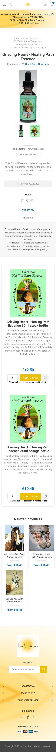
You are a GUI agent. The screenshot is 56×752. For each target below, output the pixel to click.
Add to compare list (30, 154)
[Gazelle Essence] (14, 582)
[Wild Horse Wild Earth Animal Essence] (14, 538)
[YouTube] (33, 717)
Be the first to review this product (28, 149)
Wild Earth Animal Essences (35, 64)
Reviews (28, 217)
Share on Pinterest (32, 200)
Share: (28, 194)
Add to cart (30, 378)
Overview (28, 210)
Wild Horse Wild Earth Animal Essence (14, 555)
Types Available (29, 184)
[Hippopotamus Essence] (41, 538)
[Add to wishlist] (45, 377)
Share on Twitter (22, 200)
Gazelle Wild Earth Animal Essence (14, 600)
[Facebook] (28, 717)
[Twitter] (22, 717)
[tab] (28, 210)
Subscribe (43, 669)
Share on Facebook (27, 200)
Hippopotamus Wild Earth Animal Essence (41, 555)
